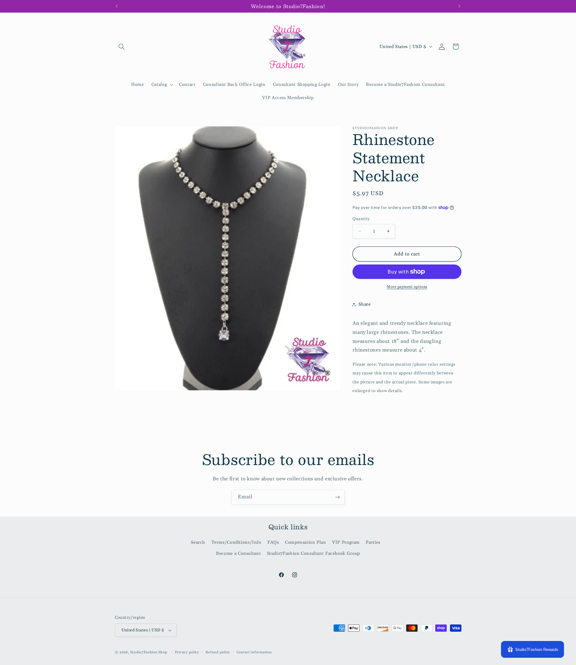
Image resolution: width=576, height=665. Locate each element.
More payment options (407, 286)
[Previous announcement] (116, 6)
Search (198, 542)
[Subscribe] (337, 497)
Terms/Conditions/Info (236, 542)
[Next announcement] (459, 6)
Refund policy (218, 652)
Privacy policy (187, 652)
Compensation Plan (305, 542)
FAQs (273, 542)
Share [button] (364, 304)
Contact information (254, 652)
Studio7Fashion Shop (148, 652)
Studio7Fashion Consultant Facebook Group (313, 553)
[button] (122, 46)
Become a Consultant (238, 553)
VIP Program (346, 542)
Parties (373, 542)
